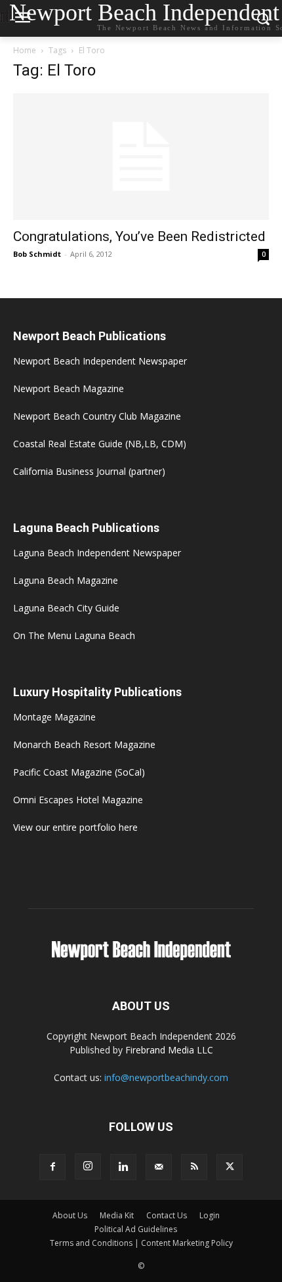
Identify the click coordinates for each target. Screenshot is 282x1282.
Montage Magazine (54, 717)
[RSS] (194, 1167)
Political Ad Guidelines (135, 1229)
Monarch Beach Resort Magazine (84, 744)
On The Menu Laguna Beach (74, 635)
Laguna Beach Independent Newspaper (97, 552)
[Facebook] (52, 1167)
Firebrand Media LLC (169, 1050)
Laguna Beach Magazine (65, 580)
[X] (229, 1167)
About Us (69, 1215)
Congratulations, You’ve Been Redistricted (139, 236)
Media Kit (117, 1215)
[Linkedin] (123, 1167)
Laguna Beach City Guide (66, 608)
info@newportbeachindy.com (166, 1077)
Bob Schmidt (37, 254)
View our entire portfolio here (75, 827)
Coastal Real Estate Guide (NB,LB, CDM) (99, 443)
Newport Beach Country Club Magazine (97, 416)
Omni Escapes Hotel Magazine (78, 799)
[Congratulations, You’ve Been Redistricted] (141, 156)
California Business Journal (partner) (89, 471)
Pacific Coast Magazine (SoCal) (79, 772)
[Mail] (159, 1167)
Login (209, 1215)
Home (24, 50)
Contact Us (166, 1215)
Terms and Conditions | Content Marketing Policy (141, 1243)
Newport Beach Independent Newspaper (100, 361)
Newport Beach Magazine (68, 388)
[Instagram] (88, 1166)
